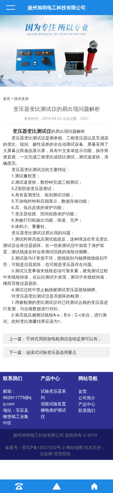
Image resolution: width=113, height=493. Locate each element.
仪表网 (46, 454)
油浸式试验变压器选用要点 (51, 352)
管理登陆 (62, 454)
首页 (6, 99)
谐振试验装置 (53, 404)
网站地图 (74, 447)
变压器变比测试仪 (32, 130)
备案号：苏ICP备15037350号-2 (35, 447)
